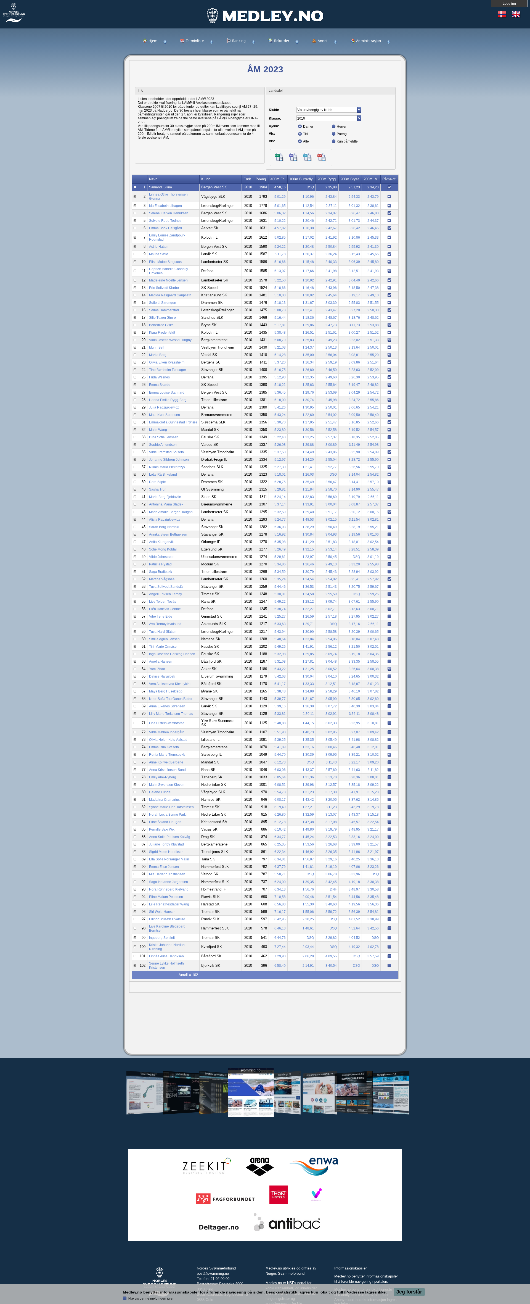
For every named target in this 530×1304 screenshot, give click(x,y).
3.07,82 (373, 691)
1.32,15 (308, 549)
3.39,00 (354, 844)
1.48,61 (308, 928)
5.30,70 (280, 422)
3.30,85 (354, 699)
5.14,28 (280, 355)
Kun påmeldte (347, 141)
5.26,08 (280, 445)
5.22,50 (280, 280)
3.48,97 (354, 889)
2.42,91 (331, 280)
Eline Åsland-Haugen (165, 822)
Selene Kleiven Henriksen (168, 213)
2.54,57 (373, 430)
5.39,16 (280, 706)
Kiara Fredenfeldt (162, 332)
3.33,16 (354, 837)
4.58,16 (280, 187)
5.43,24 (280, 415)
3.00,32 (373, 676)
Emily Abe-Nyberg (162, 777)
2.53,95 (373, 377)
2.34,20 (373, 187)
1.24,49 (308, 452)
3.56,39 (354, 912)
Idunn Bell (156, 347)
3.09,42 (373, 732)
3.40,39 (354, 706)
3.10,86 (354, 237)
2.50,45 (331, 557)
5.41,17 (280, 684)
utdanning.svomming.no (319, 1074)
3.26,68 (331, 844)
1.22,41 (308, 310)
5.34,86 (280, 564)
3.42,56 (373, 928)
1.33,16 (308, 747)
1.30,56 (308, 430)
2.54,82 (373, 474)
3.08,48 (373, 714)
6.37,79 (280, 867)
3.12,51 (354, 271)
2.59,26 (373, 594)
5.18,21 (280, 385)
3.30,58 (373, 889)
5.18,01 (280, 474)
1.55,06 (308, 912)
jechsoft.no (182, 1074)
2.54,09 (373, 452)
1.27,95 (308, 422)
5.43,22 (280, 669)
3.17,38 (331, 792)
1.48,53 (308, 519)
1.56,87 (308, 859)
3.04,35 (373, 654)
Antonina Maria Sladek (166, 504)
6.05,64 (280, 777)
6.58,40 (280, 966)
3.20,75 (354, 587)
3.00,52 (331, 669)
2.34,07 (331, 213)
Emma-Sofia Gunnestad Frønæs (173, 422)
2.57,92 (373, 579)
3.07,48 (373, 639)
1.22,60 (308, 415)
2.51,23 (354, 187)
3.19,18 (354, 654)
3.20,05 (331, 800)
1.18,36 (308, 318)
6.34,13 (280, 889)
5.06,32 (280, 213)
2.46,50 (331, 370)
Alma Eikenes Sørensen (167, 706)
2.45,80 (373, 262)
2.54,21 (373, 407)
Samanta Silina (160, 187)
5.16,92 (280, 534)
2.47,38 (373, 288)
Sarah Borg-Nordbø (164, 527)
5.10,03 (280, 295)
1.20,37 (308, 254)
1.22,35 (308, 377)
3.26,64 (354, 669)
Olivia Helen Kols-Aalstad (168, 740)
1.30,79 (308, 572)
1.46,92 (308, 852)
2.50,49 (331, 527)
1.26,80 (308, 370)
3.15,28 (373, 792)
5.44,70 (280, 755)
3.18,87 (354, 684)
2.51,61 (331, 332)
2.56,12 (331, 647)
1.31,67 (308, 303)
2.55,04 (331, 460)
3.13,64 (354, 347)
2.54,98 (373, 445)
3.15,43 (354, 254)
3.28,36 (354, 777)
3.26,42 (354, 228)
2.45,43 (331, 572)
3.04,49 (354, 280)
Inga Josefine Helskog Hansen (172, 654)
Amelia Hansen (160, 661)
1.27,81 (308, 661)
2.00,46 (308, 897)
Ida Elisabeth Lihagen (165, 206)
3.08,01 (373, 777)
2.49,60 (331, 377)
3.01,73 (354, 221)
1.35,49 (308, 482)
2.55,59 (331, 594)
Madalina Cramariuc (164, 800)
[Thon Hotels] (278, 1204)
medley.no (148, 1074)
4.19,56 (354, 904)
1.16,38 (308, 228)
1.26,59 (308, 616)
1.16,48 (308, 288)
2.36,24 (331, 254)
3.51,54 (331, 897)
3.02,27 (373, 616)
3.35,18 (354, 785)
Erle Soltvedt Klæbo (164, 288)
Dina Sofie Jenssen (163, 437)
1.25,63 (308, 385)
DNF (333, 889)
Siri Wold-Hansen (162, 912)
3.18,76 (354, 318)
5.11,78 (280, 254)
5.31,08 (280, 661)
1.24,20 (308, 460)
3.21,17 (373, 829)
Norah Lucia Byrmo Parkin (169, 814)
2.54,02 (331, 415)
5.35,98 (280, 542)
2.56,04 (331, 355)
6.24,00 (280, 882)
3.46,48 (354, 747)
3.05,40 (331, 740)
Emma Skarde (159, 385)
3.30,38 (373, 882)
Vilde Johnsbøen (161, 557)
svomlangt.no (285, 1074)
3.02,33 (331, 723)
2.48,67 (331, 318)
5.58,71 (280, 874)
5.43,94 (280, 632)
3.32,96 (354, 874)
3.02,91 (331, 714)
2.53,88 (373, 325)
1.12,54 (308, 206)
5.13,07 (280, 271)
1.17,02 (308, 237)
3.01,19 (373, 557)
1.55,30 (308, 904)
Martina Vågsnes (161, 579)
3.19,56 (354, 534)
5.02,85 (280, 237)
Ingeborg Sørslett (162, 938)
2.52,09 (373, 370)
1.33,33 (308, 684)
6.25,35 (280, 844)
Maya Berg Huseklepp (165, 691)
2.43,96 (331, 288)
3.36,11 (354, 714)
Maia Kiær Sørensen (164, 415)
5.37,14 (280, 504)
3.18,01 (354, 542)
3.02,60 (373, 699)
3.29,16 (331, 859)
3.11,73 (354, 325)
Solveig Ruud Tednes (165, 221)
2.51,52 (373, 332)
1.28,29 (308, 527)
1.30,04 (308, 676)
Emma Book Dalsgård (165, 228)
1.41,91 (308, 647)
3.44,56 (354, 897)
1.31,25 (308, 669)
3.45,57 (354, 822)
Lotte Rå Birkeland (163, 474)
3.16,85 (354, 422)
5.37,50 (280, 452)
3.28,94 (354, 572)
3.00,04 (331, 504)
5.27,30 (280, 467)
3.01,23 (373, 684)
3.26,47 (354, 213)
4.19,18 (354, 882)
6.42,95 (280, 919)
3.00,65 (373, 632)
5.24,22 (280, 247)
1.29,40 (308, 512)
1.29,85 (308, 654)
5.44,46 (280, 587)
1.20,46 (308, 221)
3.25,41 (354, 579)
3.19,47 (354, 385)
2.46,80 (373, 213)
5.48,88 (280, 723)
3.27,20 (354, 310)
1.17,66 (308, 271)
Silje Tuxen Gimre (162, 318)
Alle (306, 141)
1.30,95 (308, 407)
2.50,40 (373, 415)
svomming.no (250, 1070)
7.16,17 (280, 912)
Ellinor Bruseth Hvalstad (167, 919)
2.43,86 (331, 452)
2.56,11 (373, 624)
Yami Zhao (157, 669)
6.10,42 (280, 829)
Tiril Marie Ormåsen (164, 647)
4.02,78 (373, 947)
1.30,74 (308, 400)
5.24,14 (280, 497)
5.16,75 (280, 370)
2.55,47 (373, 489)
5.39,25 (280, 740)
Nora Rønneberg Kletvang (169, 889)
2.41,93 (373, 271)
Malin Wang (158, 430)
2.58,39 (373, 549)
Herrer (341, 126)
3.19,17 (354, 295)
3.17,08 (331, 822)
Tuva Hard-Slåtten (162, 632)
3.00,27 (354, 332)
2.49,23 (331, 340)
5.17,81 (280, 325)
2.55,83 (354, 303)
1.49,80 (308, 829)
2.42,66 (373, 280)
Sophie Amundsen (163, 445)
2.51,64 (373, 362)
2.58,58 (331, 632)
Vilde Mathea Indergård (166, 732)
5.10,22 (280, 221)
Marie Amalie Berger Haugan (171, 512)
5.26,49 (280, 549)
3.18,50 (354, 288)
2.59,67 (373, 587)
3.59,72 (331, 912)
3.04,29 (354, 392)
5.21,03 (280, 347)
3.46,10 (354, 691)
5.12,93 (280, 377)
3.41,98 (354, 740)
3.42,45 (331, 882)
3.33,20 (354, 564)
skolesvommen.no (353, 1074)
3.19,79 (354, 497)
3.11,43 (331, 762)
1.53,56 (308, 844)
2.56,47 (331, 482)
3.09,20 (373, 762)
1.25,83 (308, 340)
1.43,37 (308, 770)
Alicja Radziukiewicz (164, 519)
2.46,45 (373, 228)
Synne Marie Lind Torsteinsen (171, 807)
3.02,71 (331, 609)
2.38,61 (373, 206)
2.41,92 (331, 237)
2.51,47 (331, 422)
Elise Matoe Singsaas (165, 262)
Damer (308, 126)
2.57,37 (331, 437)
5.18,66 (280, 288)
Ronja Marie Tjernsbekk (167, 755)
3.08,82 (373, 740)
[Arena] (259, 1176)
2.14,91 (308, 966)
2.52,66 (373, 422)
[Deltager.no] (219, 1231)
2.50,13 (331, 347)
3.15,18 (373, 814)
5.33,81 (280, 714)
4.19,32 (354, 947)
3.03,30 (331, 303)
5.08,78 (280, 310)
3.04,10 (331, 676)
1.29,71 (308, 624)
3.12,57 (331, 785)
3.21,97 (373, 852)
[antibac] (287, 1231)
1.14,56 (308, 213)
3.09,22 (373, 785)
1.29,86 (308, 325)
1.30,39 (308, 755)
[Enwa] (313, 1176)
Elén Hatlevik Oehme (165, 609)
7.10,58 (280, 897)
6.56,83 (280, 904)
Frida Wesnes (159, 377)
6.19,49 (280, 807)
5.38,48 (280, 332)
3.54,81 (373, 912)
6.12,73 (280, 762)
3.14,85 (373, 800)
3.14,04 (354, 474)
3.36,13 (373, 859)
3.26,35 (331, 852)
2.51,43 (331, 587)
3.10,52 (373, 755)
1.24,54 (308, 579)
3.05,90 (331, 699)
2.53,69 (331, 392)
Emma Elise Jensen (164, 867)
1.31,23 (308, 792)
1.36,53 (308, 587)
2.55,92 (354, 247)
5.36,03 (280, 527)
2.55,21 (373, 527)
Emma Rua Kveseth (164, 747)
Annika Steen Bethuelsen (168, 534)
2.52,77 (331, 467)
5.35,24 (280, 579)
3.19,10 (331, 867)
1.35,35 (308, 740)
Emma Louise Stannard (166, 392)
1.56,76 (308, 889)
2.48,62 (373, 318)
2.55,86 (373, 400)
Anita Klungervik (161, 542)
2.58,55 (373, 661)
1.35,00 (308, 355)
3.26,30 (354, 377)
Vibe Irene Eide (160, 616)
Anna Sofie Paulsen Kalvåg (169, 837)
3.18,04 (354, 639)
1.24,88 (308, 691)
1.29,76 (308, 392)
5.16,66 (280, 262)
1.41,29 (308, 542)
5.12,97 (280, 460)
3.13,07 (331, 814)
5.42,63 (280, 676)
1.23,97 (308, 557)
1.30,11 (308, 714)
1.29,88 (308, 445)
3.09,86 (354, 362)
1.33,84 (308, 639)
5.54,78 (280, 792)
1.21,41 (308, 467)
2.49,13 (331, 564)
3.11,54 (354, 519)
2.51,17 (331, 512)
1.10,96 (308, 197)
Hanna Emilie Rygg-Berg (168, 400)
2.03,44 (308, 947)
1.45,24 (308, 837)
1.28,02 (308, 295)
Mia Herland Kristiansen (167, 874)
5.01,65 (280, 206)
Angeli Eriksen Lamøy (165, 594)
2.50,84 (331, 247)
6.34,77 (280, 837)
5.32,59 (280, 512)
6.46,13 (280, 928)
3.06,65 (354, 407)
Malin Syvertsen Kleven (166, 785)
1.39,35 (308, 882)
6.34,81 (280, 859)
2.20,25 (308, 919)
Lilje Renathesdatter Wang (169, 904)
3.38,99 (373, 919)
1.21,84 (308, 489)
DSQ (310, 187)
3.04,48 (331, 661)
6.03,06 (280, 770)
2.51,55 (373, 303)
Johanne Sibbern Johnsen (169, 460)
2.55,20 (373, 355)
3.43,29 (354, 807)
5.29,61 (280, 557)
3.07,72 (331, 706)
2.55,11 (373, 497)
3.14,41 (354, 482)
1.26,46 (308, 564)
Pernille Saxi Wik (161, 829)
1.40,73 (308, 732)
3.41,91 (354, 792)
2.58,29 (331, 691)
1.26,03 (308, 474)
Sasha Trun (157, 489)
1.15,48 (308, 262)
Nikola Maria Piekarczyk (167, 467)
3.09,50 (354, 415)
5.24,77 (280, 519)
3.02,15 (331, 519)
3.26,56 (354, 467)
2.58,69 (331, 497)
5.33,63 (280, 624)
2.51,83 (331, 542)
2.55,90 (373, 460)
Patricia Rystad (160, 564)
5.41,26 (280, 407)
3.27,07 (354, 732)
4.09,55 (331, 956)
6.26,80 (280, 814)
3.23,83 (354, 370)
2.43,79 (373, 197)
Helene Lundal (160, 792)
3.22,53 (331, 837)
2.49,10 (373, 295)
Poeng (342, 134)
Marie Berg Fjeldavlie (165, 497)
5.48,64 (280, 639)
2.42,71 (331, 221)
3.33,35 (354, 661)
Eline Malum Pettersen (166, 897)
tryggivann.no (387, 1074)
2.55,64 (331, 385)
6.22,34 (280, 852)
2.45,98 (331, 400)
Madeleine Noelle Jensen (168, 280)
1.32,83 (308, 497)
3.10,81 (373, 723)
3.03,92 (373, 572)
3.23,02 (354, 340)
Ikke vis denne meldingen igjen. (151, 1298)
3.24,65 (354, 676)
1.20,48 (308, 247)
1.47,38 (308, 822)
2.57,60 (331, 770)
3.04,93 (331, 534)
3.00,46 (331, 747)
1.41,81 (308, 867)
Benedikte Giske (161, 325)
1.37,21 (308, 807)
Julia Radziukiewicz (164, 407)
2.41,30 (373, 247)
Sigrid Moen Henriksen (166, 852)
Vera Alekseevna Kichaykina (170, 684)
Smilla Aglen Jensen (164, 639)
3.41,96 (354, 852)
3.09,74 (331, 602)
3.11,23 (331, 807)
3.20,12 (354, 512)
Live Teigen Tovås (162, 602)
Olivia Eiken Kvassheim (166, 362)
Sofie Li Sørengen (162, 303)
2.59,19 (331, 362)
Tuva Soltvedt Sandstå (166, 587)
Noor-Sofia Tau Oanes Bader (170, 699)
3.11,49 (354, 445)
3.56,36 (373, 904)
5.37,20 (280, 362)
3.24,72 (354, 400)
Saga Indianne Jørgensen (168, 882)
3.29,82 (331, 938)
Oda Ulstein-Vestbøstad (166, 723)
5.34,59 (280, 572)
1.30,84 (308, 534)
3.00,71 (373, 609)
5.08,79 (280, 340)
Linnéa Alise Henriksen (166, 956)
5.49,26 (280, 647)
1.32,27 (308, 609)
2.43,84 (331, 197)
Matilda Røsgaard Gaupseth (170, 295)
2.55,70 (373, 467)
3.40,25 (354, 859)
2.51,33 (373, 340)
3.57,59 (373, 956)
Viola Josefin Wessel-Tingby (170, 340)
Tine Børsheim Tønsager (167, 370)
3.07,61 (354, 602)
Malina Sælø (158, 254)
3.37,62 (354, 800)
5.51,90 (280, 732)
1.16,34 (308, 362)
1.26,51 (308, 332)
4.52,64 (354, 928)
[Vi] (316, 1204)
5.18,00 (280, 400)
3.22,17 (354, 762)
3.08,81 (354, 355)
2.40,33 (331, 262)
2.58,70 (331, 489)
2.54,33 (354, 197)
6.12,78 (280, 822)
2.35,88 (331, 187)
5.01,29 (280, 197)
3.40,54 (331, 966)
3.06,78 (331, 874)
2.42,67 (331, 228)
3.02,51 (373, 647)
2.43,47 (331, 310)
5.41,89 (280, 747)
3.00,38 (373, 669)
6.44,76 (280, 938)
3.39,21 (354, 755)
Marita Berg (157, 355)
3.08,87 (354, 504)
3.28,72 (354, 460)
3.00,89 (331, 445)
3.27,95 (354, 616)
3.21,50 (354, 647)
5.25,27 (280, 616)
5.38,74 (280, 609)
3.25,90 (354, 452)
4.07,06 (354, 867)
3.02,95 (331, 732)
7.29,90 (280, 956)
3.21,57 (373, 844)
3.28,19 (354, 527)
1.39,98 (308, 785)
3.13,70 (331, 777)
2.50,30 (373, 310)
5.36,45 (280, 392)
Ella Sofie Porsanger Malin (169, 859)
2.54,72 (373, 392)
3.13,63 (354, 609)
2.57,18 (331, 616)
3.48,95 (354, 829)
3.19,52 (354, 430)
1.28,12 (308, 602)
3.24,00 (373, 837)
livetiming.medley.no (216, 1074)
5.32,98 (280, 654)
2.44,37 (373, 221)
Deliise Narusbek (162, 676)
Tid (305, 134)
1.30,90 (308, 632)
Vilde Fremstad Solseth (166, 452)
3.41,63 (354, 770)
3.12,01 (373, 747)
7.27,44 (280, 947)
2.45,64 (331, 295)
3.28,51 (354, 549)
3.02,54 (373, 542)
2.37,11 (331, 206)
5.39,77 (280, 699)
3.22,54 (373, 822)
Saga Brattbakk (160, 572)
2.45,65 (373, 254)
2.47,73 (331, 325)
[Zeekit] (205, 1176)
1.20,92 (308, 280)
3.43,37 (354, 814)
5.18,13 (280, 303)
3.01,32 (354, 206)
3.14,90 (354, 489)
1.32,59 (308, 814)
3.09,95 (331, 755)
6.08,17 (280, 800)
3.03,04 (373, 706)
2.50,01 (373, 347)
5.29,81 (280, 489)
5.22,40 (280, 437)
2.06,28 (308, 956)
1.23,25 (308, 437)
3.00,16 (373, 512)
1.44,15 (308, 723)
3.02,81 (373, 519)
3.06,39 (354, 262)
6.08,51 (280, 785)
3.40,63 (331, 904)
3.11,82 (373, 770)
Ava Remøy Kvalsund (165, 624)
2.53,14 (331, 549)
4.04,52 (354, 938)
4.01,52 (354, 919)
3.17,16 (354, 624)
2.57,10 (373, 482)
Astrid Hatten (158, 247)
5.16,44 (280, 318)
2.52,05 (373, 437)
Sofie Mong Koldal (163, 549)
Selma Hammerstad (164, 310)
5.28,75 (280, 482)
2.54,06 (331, 639)
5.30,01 (280, 594)
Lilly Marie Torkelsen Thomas (171, 714)
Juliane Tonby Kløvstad (166, 844)
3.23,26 (373, 867)
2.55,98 (373, 564)
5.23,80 (280, 430)
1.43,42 (308, 800)
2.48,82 (373, 385)
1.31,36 (308, 777)
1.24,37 (308, 347)
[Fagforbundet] (225, 1204)
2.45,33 (373, 237)
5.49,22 (280, 602)
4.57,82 (280, 228)
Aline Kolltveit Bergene (166, 762)
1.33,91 (308, 504)
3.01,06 (373, 534)
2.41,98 (331, 271)
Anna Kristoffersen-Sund (167, 770)
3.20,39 (354, 632)
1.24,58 (308, 594)
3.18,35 (354, 437)
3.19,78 (373, 807)
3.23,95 (354, 723)
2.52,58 (331, 430)
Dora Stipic (157, 482)
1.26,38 (308, 706)
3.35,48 (373, 897)
